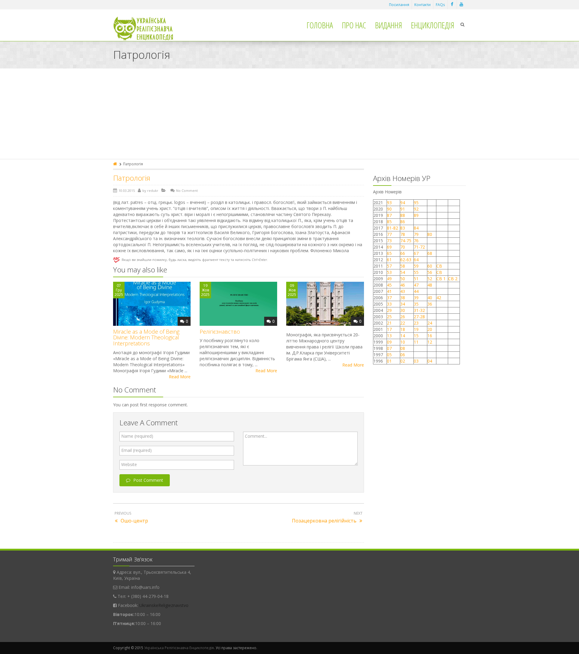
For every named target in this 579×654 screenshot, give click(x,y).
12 (429, 342)
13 (389, 335)
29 (389, 310)
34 (402, 304)
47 (416, 285)
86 (402, 221)
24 (429, 323)
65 (389, 253)
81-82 (392, 228)
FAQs (440, 4)
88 (402, 215)
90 (389, 209)
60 (429, 266)
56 (429, 272)
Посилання (399, 4)
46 (402, 285)
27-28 (419, 316)
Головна (320, 25)
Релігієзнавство (220, 331)
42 (439, 297)
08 (402, 348)
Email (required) (136, 450)
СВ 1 (441, 278)
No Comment (187, 190)
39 (416, 297)
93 (389, 202)
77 (389, 234)
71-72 (419, 247)
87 (389, 215)
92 (416, 209)
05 (389, 354)
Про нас (354, 25)
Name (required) (137, 436)
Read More (180, 376)
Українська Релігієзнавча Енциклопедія (179, 647)
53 (389, 272)
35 (416, 304)
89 (416, 215)
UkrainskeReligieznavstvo (163, 605)
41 (389, 291)
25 (389, 316)
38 (402, 297)
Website (129, 464)
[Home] (115, 164)
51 (416, 278)
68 (429, 253)
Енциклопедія (432, 25)
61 (389, 259)
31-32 (419, 310)
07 (389, 348)
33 (389, 304)
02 (402, 361)
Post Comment (148, 480)
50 (402, 278)
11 (416, 342)
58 (402, 266)
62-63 (405, 259)
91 (402, 209)
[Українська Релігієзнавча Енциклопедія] (147, 28)
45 (389, 285)
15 (416, 335)
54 (402, 272)
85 (389, 221)
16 (429, 335)
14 (402, 335)
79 (416, 234)
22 (402, 323)
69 (389, 247)
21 (389, 323)
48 (429, 285)
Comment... (256, 436)
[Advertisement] (289, 113)
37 (389, 297)
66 (402, 253)
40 (429, 297)
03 (416, 361)
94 (402, 202)
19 (416, 329)
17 (389, 329)
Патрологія (131, 178)
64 (416, 259)
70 (402, 247)
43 (402, 291)
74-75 (405, 240)
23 (416, 323)
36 (429, 304)
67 (416, 253)
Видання (388, 25)
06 (402, 354)
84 (416, 228)
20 (429, 329)
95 (416, 202)
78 (402, 234)
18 (402, 329)
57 (389, 266)
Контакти (422, 4)
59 (416, 266)
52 (429, 278)
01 (389, 361)
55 (416, 272)
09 (389, 342)
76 (416, 240)
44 (416, 291)
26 (402, 316)
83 (402, 228)
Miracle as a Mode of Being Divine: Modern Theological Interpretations (146, 337)
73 (389, 240)
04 (429, 361)
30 (402, 310)
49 (389, 278)
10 (402, 342)
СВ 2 (452, 278)
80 (429, 234)
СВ (439, 266)
